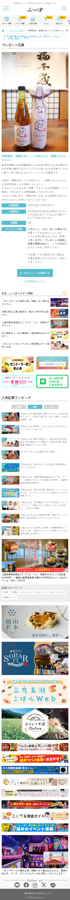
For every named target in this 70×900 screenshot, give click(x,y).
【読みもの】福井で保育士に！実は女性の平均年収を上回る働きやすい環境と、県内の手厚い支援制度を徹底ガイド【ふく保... (43, 442)
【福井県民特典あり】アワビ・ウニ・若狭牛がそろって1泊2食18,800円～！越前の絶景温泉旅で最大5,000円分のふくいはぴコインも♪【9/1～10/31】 (34, 577)
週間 (35, 407)
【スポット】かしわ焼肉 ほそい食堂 (37, 452)
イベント (19, 23)
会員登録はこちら (35, 281)
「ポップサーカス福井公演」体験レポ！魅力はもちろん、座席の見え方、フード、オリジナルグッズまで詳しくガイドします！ (35, 872)
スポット (6, 23)
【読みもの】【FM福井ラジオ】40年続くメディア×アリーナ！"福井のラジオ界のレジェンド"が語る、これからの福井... (44, 505)
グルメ (46, 23)
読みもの (59, 23)
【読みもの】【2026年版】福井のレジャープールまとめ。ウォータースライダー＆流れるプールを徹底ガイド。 (44, 493)
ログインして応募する (37, 273)
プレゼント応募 (16, 30)
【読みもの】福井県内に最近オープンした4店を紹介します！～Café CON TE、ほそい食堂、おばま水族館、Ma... (44, 417)
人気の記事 (33, 23)
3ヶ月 (51, 407)
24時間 (19, 407)
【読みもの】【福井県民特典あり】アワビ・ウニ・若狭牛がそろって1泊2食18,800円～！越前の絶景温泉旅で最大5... (44, 480)
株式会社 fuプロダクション (39, 893)
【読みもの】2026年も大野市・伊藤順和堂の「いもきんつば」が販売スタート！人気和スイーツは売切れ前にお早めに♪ (44, 531)
